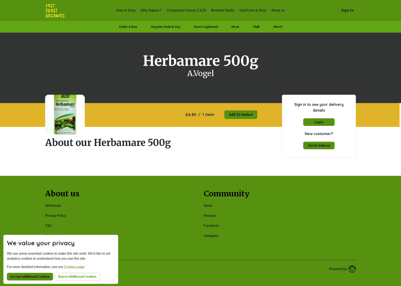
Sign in (347, 10)
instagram (211, 235)
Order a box (128, 27)
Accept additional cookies (30, 276)
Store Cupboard (206, 27)
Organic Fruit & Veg (165, 27)
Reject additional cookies (77, 276)
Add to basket (241, 115)
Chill (256, 27)
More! (277, 27)
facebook (211, 225)
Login (319, 122)
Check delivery (319, 145)
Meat (235, 27)
